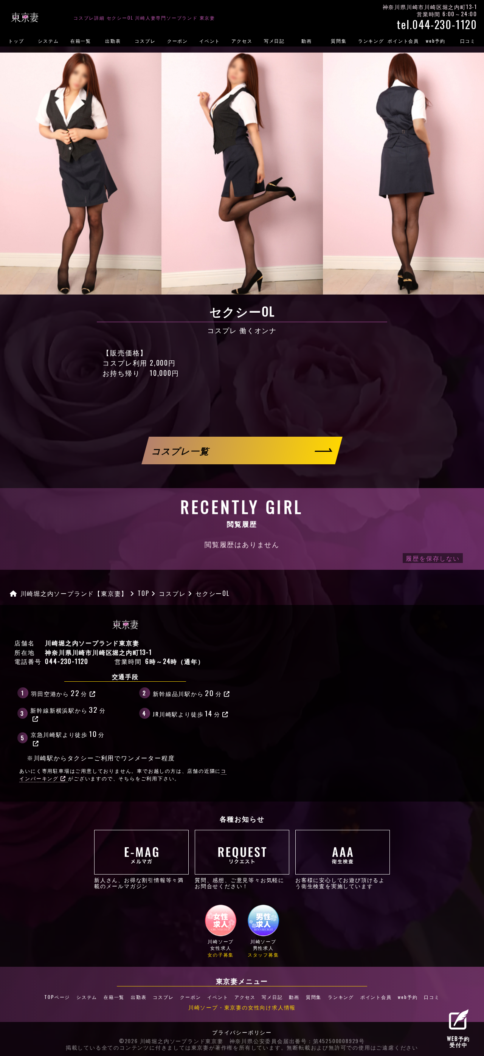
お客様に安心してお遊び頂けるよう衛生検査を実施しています (340, 882)
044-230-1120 (66, 661)
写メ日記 (274, 40)
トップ (16, 40)
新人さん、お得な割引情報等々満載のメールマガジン (139, 882)
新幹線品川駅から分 (187, 692)
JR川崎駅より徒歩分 (186, 713)
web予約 (435, 40)
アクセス (241, 40)
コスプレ (145, 40)
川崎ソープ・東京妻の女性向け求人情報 (242, 1007)
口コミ (468, 40)
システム (48, 40)
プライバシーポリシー (242, 1032)
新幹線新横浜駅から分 (67, 709)
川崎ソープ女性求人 (221, 948)
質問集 (338, 40)
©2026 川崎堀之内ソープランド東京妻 (171, 1041)
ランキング (371, 40)
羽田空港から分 (59, 692)
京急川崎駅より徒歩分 (68, 733)
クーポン (177, 40)
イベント (209, 40)
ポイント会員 (403, 40)
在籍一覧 (80, 40)
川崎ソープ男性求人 (263, 948)
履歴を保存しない (432, 558)
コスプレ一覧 (181, 450)
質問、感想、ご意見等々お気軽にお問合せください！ (239, 882)
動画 (306, 40)
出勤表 (113, 40)
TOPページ (57, 997)
